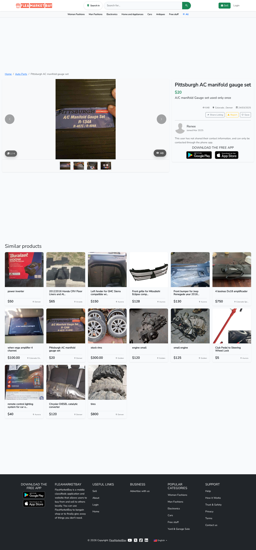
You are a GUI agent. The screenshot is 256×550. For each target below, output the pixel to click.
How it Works (213, 498)
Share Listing (216, 114)
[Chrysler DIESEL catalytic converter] (65, 382)
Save (247, 114)
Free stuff (174, 14)
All (187, 14)
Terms (208, 518)
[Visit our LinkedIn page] (146, 540)
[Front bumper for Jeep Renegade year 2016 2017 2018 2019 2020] (190, 269)
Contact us (211, 525)
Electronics (112, 14)
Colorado (220, 107)
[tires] (107, 382)
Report (233, 114)
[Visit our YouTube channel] (130, 540)
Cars (150, 14)
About (95, 498)
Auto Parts (21, 74)
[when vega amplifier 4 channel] (24, 326)
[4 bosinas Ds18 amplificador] (231, 269)
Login (236, 5)
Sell (94, 491)
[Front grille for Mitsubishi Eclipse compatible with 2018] (148, 269)
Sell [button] (226, 5)
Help (208, 491)
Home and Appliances (132, 14)
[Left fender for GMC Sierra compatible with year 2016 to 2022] (107, 269)
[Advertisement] (128, 44)
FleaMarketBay (117, 540)
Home (8, 74)
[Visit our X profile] (135, 540)
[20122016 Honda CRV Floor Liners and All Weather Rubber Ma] (65, 269)
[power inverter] (24, 269)
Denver (229, 107)
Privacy (209, 511)
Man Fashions (95, 14)
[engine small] (148, 326)
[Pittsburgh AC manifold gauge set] (65, 326)
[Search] (186, 5)
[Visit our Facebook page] (141, 540)
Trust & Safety (213, 504)
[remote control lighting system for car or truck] (24, 382)
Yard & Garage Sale (179, 529)
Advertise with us (140, 491)
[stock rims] (107, 326)
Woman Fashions (76, 14)
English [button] (161, 540)
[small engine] (190, 326)
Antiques (160, 14)
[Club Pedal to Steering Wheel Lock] (231, 326)
